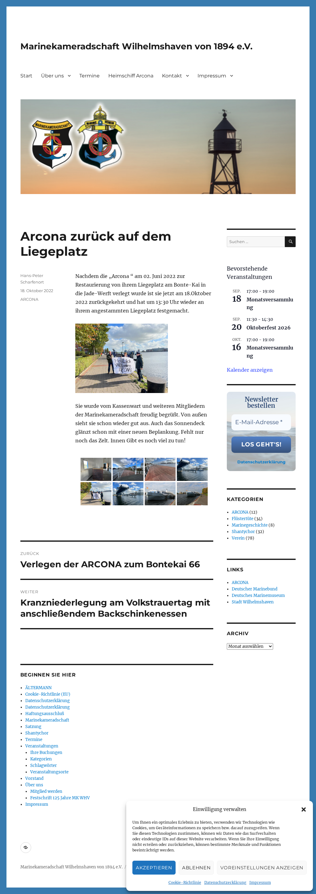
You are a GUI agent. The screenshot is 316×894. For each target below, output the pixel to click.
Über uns (52, 76)
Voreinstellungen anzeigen (261, 868)
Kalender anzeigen (250, 370)
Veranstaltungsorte (49, 772)
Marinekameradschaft (47, 720)
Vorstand (34, 778)
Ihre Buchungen (46, 752)
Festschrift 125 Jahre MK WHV (60, 798)
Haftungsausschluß (44, 713)
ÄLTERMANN (38, 687)
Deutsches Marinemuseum (258, 595)
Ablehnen (196, 868)
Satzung (33, 726)
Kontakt (172, 76)
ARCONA (29, 299)
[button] (304, 809)
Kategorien (41, 759)
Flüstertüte (242, 518)
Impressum (260, 882)
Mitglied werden (46, 791)
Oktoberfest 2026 (269, 328)
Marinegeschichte (250, 525)
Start (26, 76)
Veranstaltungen (41, 746)
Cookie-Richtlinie (184, 882)
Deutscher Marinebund (254, 589)
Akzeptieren (154, 868)
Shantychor (36, 733)
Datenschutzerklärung (225, 882)
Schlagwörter (43, 765)
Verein (238, 538)
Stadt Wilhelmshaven (253, 602)
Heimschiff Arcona (130, 76)
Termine (89, 76)
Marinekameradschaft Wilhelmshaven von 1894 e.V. (136, 46)
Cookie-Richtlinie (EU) (47, 694)
